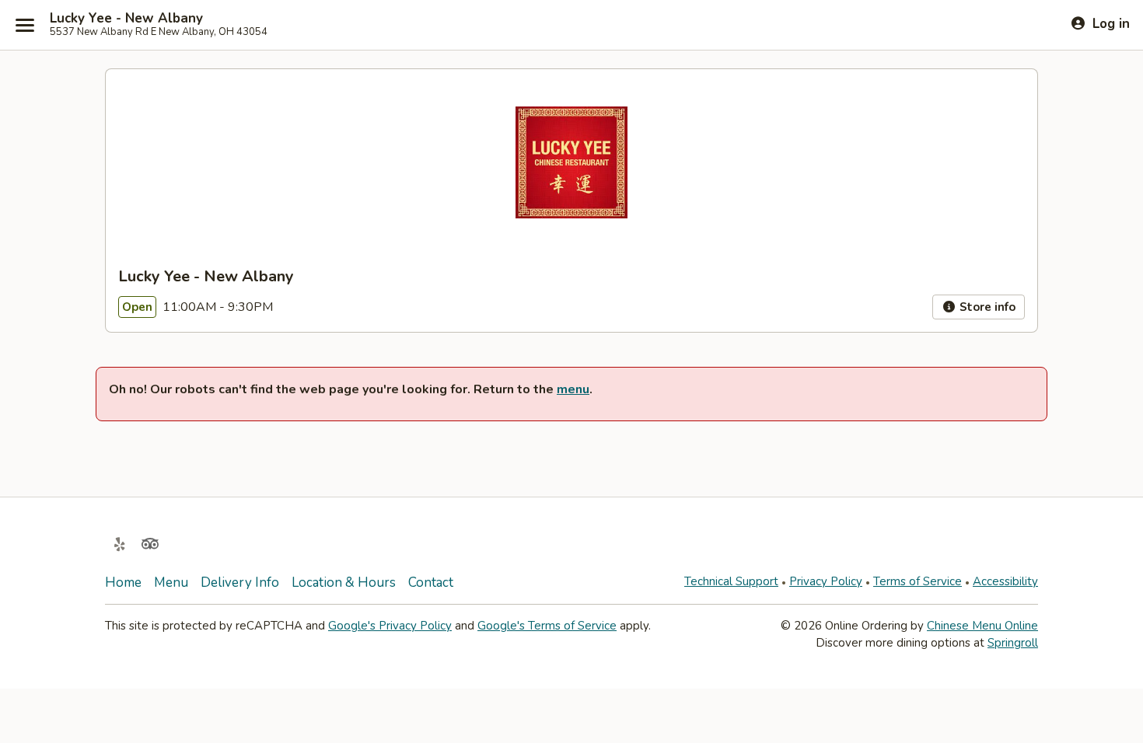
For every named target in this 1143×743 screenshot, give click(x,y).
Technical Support (731, 581)
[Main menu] (25, 25)
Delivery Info (240, 582)
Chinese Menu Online (982, 625)
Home (123, 582)
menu (573, 389)
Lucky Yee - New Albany (126, 18)
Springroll (1012, 643)
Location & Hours (344, 582)
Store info (985, 307)
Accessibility (1005, 581)
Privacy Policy (825, 581)
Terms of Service (917, 581)
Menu (171, 582)
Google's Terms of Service (547, 625)
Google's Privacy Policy (390, 625)
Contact (430, 582)
